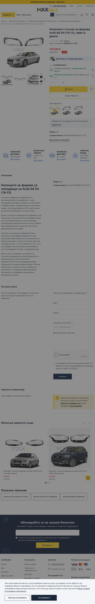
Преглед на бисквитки (17, 598)
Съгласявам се (44, 598)
